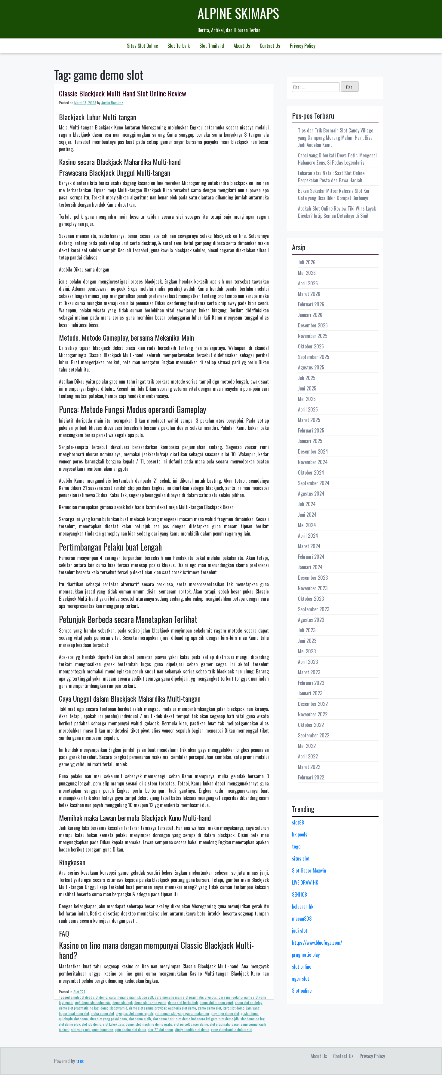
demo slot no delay (248, 1002)
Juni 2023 (307, 640)
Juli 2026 (306, 262)
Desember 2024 (313, 451)
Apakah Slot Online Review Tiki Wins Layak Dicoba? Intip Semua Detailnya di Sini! (337, 212)
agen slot (300, 978)
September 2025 (313, 356)
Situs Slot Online (142, 45)
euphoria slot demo (182, 1007)
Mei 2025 (307, 398)
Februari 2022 (311, 777)
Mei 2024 (307, 525)
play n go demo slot (225, 1013)
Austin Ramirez (112, 102)
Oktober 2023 (311, 598)
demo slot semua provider (147, 1007)
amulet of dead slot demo (89, 997)
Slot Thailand (211, 45)
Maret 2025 (309, 420)
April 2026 (308, 283)
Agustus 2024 (311, 493)
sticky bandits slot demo (192, 1029)
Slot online (302, 990)
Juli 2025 (306, 377)
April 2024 (308, 535)
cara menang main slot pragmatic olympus (186, 997)
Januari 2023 (310, 693)
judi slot (299, 930)
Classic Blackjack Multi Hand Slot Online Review (122, 93)
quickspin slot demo (73, 1018)
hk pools (299, 834)
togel (297, 846)
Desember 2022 (313, 703)
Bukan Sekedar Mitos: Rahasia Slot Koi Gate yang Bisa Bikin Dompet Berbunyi (333, 194)
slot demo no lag (253, 1018)
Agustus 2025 (311, 367)
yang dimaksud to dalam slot (231, 1029)
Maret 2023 (309, 672)
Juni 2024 (307, 514)
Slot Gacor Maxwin (309, 870)
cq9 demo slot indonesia (93, 1002)
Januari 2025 (310, 441)
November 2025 (312, 335)
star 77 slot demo (160, 1029)
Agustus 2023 (311, 619)
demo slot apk (122, 1002)
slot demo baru (163, 1018)
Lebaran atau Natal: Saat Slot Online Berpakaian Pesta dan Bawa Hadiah (331, 176)
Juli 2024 (307, 504)
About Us (242, 45)
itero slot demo (233, 1007)
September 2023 (313, 609)
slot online (301, 966)
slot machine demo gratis (154, 1024)
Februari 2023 (311, 682)
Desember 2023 (313, 577)
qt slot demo (250, 1013)
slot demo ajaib (140, 1018)
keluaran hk (302, 906)
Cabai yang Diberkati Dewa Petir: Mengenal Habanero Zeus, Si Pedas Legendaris (337, 159)
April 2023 (308, 661)
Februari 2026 (311, 304)
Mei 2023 (307, 651)
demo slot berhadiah (183, 1002)
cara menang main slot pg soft (131, 997)
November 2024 (313, 462)
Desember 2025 (313, 325)
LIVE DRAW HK (305, 882)
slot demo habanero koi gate (196, 1018)
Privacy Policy (302, 45)
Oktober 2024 (311, 472)
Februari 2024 (311, 556)
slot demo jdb (229, 1018)
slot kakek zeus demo (118, 1024)
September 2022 (313, 735)
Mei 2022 (307, 745)
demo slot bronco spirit (216, 1002)
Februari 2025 (311, 430)
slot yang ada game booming (92, 1029)
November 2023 (312, 588)
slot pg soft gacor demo (191, 1024)
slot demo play (69, 1024)
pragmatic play (306, 954)
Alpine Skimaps (238, 13)
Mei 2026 (307, 272)
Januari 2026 (310, 314)
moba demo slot (102, 1013)
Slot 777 (79, 991)
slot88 (298, 822)
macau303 (302, 918)
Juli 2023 (306, 630)
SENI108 (299, 894)
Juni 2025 (307, 388)
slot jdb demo (91, 1024)
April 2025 (308, 409)
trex (80, 1060)
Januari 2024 (310, 567)
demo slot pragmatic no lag (79, 1007)
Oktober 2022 (311, 724)
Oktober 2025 (311, 346)
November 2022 (312, 714)
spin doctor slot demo (130, 1029)
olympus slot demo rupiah (134, 1013)
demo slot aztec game (150, 1002)
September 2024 (314, 483)
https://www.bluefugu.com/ (317, 942)
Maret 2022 (309, 766)
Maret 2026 (309, 293)
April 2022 (308, 756)
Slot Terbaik (178, 45)
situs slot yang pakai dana (108, 1018)
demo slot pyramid (113, 1007)
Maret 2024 (309, 546)
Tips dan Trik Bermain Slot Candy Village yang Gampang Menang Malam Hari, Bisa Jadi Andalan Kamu (335, 137)
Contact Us (270, 45)
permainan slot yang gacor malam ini (182, 1013)
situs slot (301, 858)
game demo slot (209, 1007)
